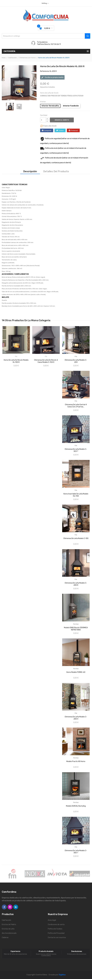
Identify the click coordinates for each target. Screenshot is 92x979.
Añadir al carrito (62, 120)
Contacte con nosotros (57, 937)
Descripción (30, 171)
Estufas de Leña (8, 929)
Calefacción (6, 920)
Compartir (47, 130)
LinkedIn (15, 907)
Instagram (10, 907)
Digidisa (62, 975)
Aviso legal (52, 920)
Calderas (5, 937)
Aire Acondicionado (9, 933)
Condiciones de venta (56, 924)
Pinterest (74, 130)
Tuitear (61, 130)
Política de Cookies (55, 929)
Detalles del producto (56, 171)
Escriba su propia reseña (52, 77)
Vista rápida (7, 361)
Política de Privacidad (56, 933)
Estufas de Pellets (9, 924)
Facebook (4, 907)
